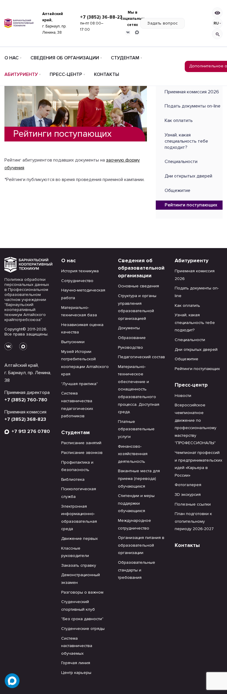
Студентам (125, 58)
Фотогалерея (188, 484)
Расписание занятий (81, 442)
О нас (11, 58)
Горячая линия (75, 662)
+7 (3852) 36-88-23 (101, 17)
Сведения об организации (64, 58)
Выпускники (73, 341)
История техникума (80, 270)
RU (216, 23)
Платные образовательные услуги (136, 429)
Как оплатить (179, 120)
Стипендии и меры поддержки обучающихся (136, 503)
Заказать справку (78, 565)
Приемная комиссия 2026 (192, 92)
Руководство (130, 347)
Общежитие (177, 190)
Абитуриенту (21, 74)
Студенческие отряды (83, 628)
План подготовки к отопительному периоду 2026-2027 (194, 521)
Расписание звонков (82, 452)
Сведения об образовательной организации (141, 268)
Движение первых (79, 538)
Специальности (181, 161)
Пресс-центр (66, 74)
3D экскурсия (188, 494)
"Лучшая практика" (79, 383)
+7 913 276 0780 (29, 431)
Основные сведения (138, 286)
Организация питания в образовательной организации (141, 545)
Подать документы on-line (192, 106)
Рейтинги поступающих (191, 205)
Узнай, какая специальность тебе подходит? (186, 141)
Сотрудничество (77, 280)
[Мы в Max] (137, 32)
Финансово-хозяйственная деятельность (132, 454)
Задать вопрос (162, 23)
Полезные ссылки (193, 504)
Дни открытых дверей (188, 176)
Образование (132, 337)
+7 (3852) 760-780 (25, 400)
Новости (183, 395)
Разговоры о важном (82, 592)
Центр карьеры (76, 672)
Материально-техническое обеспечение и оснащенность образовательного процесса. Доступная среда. (138, 389)
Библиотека (73, 479)
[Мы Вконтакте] (128, 32)
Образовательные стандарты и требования (136, 570)
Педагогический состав (141, 356)
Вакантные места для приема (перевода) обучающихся (139, 478)
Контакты (106, 74)
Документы (129, 327)
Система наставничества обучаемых (76, 646)
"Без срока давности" (82, 618)
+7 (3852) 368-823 (25, 419)
